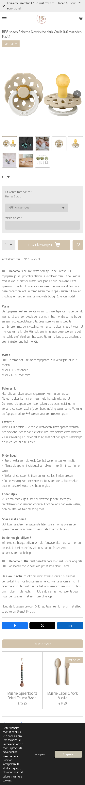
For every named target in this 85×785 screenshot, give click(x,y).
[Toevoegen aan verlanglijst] (78, 245)
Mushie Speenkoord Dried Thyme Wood (22, 695)
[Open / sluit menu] (4, 19)
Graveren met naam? (18, 192)
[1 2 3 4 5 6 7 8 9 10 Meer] (8, 245)
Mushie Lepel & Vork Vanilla (62, 695)
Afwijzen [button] (39, 754)
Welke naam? (13, 218)
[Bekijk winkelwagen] (80, 19)
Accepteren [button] (68, 754)
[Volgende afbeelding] (77, 94)
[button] (9, 143)
